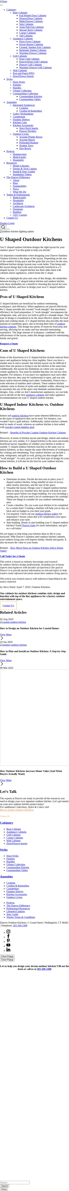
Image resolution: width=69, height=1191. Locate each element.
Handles (17, 87)
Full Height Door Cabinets (32, 15)
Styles (9, 79)
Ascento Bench (27, 139)
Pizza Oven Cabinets (29, 41)
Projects (10, 151)
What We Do (19, 191)
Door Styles (19, 82)
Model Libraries (21, 165)
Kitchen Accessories (23, 125)
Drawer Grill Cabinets (30, 64)
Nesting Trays (26, 145)
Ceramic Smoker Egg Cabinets (35, 47)
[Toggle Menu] (1, 5)
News (16, 189)
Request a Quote (9, 343)
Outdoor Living (21, 134)
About (16, 180)
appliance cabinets (35, 395)
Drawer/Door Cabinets (30, 18)
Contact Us (12, 217)
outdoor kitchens (20, 415)
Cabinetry (11, 9)
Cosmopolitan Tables (30, 99)
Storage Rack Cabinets (30, 30)
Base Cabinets (20, 12)
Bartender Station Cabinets (32, 50)
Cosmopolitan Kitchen (30, 96)
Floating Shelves (21, 119)
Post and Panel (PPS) (23, 73)
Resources (11, 163)
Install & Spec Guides (24, 171)
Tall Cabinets (26, 35)
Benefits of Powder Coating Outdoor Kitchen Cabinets (38, 432)
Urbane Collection (22, 90)
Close (4, 1189)
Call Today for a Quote (12, 556)
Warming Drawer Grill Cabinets (35, 67)
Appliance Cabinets (23, 38)
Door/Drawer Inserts (23, 76)
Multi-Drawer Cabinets (31, 21)
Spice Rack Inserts (28, 128)
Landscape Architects (23, 206)
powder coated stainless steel (19, 427)
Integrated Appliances (24, 105)
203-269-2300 (18, 816)
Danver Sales (29, 525)
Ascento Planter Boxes (30, 137)
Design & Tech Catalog (25, 168)
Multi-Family (19, 157)
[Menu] (8, 229)
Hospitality (18, 160)
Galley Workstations (23, 113)
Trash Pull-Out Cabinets (31, 27)
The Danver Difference (18, 177)
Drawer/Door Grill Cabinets (33, 61)
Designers (18, 209)
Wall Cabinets (20, 70)
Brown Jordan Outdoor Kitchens (16, 810)
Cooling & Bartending (30, 110)
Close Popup (7, 956)
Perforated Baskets (28, 142)
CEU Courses (20, 215)
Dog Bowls (25, 148)
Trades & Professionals (18, 194)
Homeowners (19, 154)
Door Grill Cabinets (29, 58)
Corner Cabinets (27, 32)
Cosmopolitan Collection (25, 93)
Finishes (17, 84)
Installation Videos (22, 174)
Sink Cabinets (26, 24)
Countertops (19, 116)
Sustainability (19, 186)
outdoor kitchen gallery (47, 513)
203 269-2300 (20, 925)
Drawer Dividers (27, 131)
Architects (18, 203)
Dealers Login (7, 223)
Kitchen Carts (20, 122)
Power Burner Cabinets (31, 44)
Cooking (23, 108)
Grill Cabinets (20, 56)
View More (6, 634)
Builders (17, 212)
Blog (15, 183)
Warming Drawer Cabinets (32, 53)
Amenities (11, 102)
